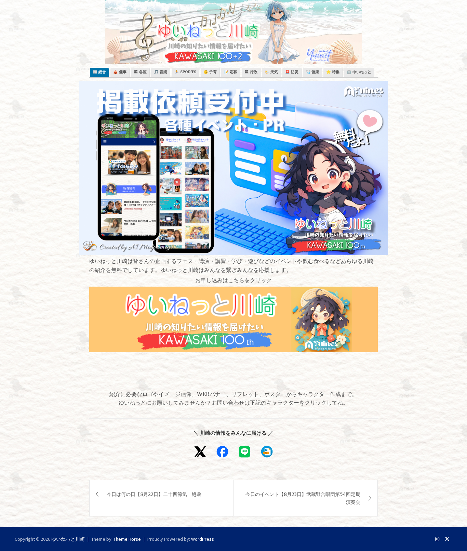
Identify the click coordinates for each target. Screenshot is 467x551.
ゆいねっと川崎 (68, 539)
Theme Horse (127, 539)
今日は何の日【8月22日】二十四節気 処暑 (154, 494)
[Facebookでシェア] (222, 451)
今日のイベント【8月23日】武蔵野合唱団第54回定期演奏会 (302, 498)
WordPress (202, 539)
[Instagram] (437, 539)
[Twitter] (447, 539)
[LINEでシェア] (244, 451)
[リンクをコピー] (267, 451)
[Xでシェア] (200, 451)
